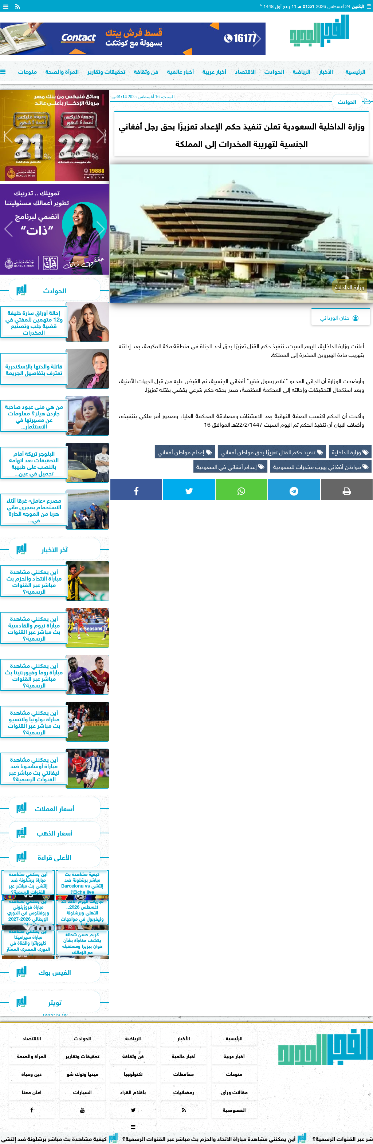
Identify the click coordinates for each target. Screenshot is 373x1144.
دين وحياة (31, 1073)
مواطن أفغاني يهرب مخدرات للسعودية (317, 466)
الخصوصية (234, 1109)
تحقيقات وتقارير (106, 71)
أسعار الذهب (54, 832)
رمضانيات (183, 1091)
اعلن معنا (32, 1091)
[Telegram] (294, 489)
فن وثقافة (146, 71)
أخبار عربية (214, 71)
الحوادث (274, 71)
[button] (9, 39)
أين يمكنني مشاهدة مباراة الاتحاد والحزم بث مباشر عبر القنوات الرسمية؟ (239, 1138)
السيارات (82, 1091)
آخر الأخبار (55, 549)
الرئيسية (355, 71)
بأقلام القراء (133, 1091)
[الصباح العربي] (133, 39)
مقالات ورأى (234, 1091)
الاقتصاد (245, 71)
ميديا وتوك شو (82, 1073)
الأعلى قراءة (54, 856)
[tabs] (6, 6)
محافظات (183, 1073)
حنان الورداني (335, 317)
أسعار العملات (54, 808)
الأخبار (326, 71)
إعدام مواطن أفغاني (182, 451)
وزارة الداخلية (347, 451)
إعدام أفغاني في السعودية (227, 466)
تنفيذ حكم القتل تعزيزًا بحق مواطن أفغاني (269, 451)
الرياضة (301, 71)
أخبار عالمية (180, 71)
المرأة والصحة (62, 71)
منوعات (27, 71)
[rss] (17, 6)
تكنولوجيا (133, 1073)
